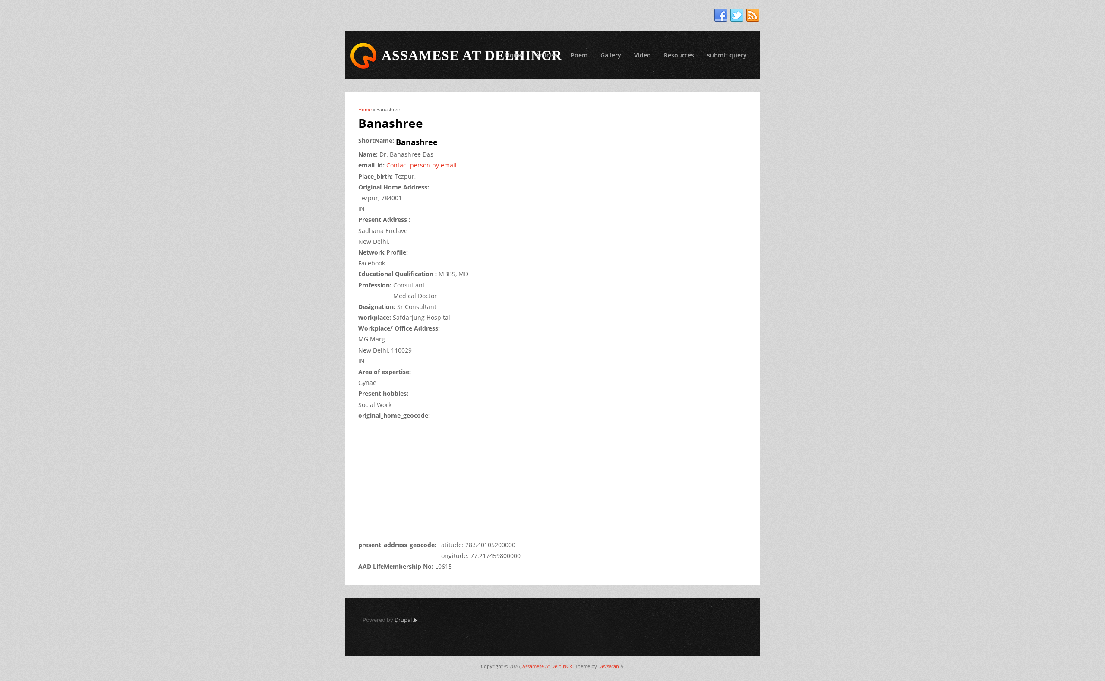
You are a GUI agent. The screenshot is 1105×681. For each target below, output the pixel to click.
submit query (727, 55)
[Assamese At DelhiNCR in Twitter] (737, 15)
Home (514, 55)
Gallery (610, 55)
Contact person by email (421, 165)
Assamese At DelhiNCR (547, 666)
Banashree (417, 142)
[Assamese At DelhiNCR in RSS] (753, 15)
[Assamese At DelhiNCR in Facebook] (721, 15)
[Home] (363, 55)
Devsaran (611, 666)
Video (642, 55)
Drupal (406, 620)
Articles (547, 55)
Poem (579, 55)
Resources (679, 55)
